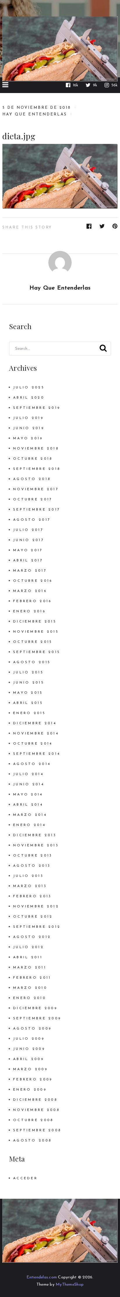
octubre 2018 (32, 459)
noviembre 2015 (36, 632)
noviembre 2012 (36, 906)
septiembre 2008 (37, 1130)
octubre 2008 (33, 1120)
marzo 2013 (30, 886)
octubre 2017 (32, 499)
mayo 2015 (28, 693)
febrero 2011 (32, 978)
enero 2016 (29, 611)
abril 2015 (28, 703)
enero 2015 (29, 713)
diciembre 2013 (35, 835)
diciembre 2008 (35, 1100)
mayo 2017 (28, 550)
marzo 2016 (30, 591)
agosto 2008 (32, 1140)
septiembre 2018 (36, 469)
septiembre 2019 (36, 408)
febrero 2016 (32, 601)
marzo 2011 (29, 967)
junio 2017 (28, 540)
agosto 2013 (32, 866)
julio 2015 (28, 672)
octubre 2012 (33, 916)
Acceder (25, 1178)
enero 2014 (29, 825)
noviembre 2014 (36, 733)
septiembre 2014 (36, 754)
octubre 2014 (32, 743)
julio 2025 (29, 387)
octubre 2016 (32, 581)
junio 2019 (28, 428)
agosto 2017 (32, 520)
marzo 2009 (30, 1069)
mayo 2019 (28, 438)
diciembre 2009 (35, 1008)
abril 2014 (28, 805)
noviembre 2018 (36, 448)
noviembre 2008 (36, 1110)
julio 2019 (28, 418)
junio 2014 (28, 784)
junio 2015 (28, 682)
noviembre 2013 (36, 845)
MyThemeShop (70, 1284)
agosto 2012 (32, 937)
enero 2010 (29, 998)
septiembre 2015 (36, 652)
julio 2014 (28, 774)
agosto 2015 (32, 662)
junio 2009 (29, 1049)
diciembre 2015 (35, 621)
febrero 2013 (32, 896)
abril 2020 (28, 397)
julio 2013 (28, 876)
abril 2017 (28, 560)
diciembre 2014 (35, 723)
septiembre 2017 (36, 509)
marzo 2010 (30, 988)
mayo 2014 (28, 794)
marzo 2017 (30, 570)
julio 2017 (28, 530)
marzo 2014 (30, 815)
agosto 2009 (32, 1028)
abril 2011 (28, 957)
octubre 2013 (32, 855)
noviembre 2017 (36, 489)
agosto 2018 (32, 479)
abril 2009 (28, 1059)
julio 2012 (28, 947)
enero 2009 (30, 1089)
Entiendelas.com (42, 1277)
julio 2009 (29, 1039)
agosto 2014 (32, 764)
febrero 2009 (32, 1079)
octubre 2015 (32, 642)
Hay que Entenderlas (34, 114)
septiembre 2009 (37, 1018)
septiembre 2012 (37, 927)
